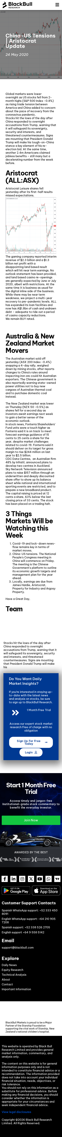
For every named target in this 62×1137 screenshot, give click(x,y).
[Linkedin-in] (13, 879)
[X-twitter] (31, 879)
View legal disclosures (16, 1112)
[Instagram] (22, 879)
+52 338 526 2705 (37, 927)
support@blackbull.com (18, 947)
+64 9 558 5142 (33, 932)
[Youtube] (40, 879)
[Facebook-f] (5, 879)
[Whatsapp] (48, 879)
